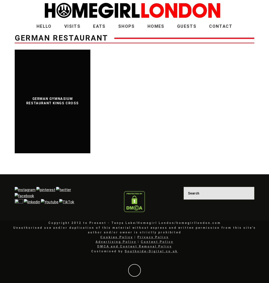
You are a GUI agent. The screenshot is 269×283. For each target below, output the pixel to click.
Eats (99, 26)
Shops (126, 26)
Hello (44, 26)
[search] (248, 193)
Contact (220, 26)
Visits (72, 26)
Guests (186, 26)
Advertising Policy (116, 241)
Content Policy (157, 241)
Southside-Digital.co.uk (151, 251)
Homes (156, 26)
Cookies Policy (116, 237)
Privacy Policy (153, 237)
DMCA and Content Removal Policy (134, 246)
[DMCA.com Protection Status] (134, 201)
